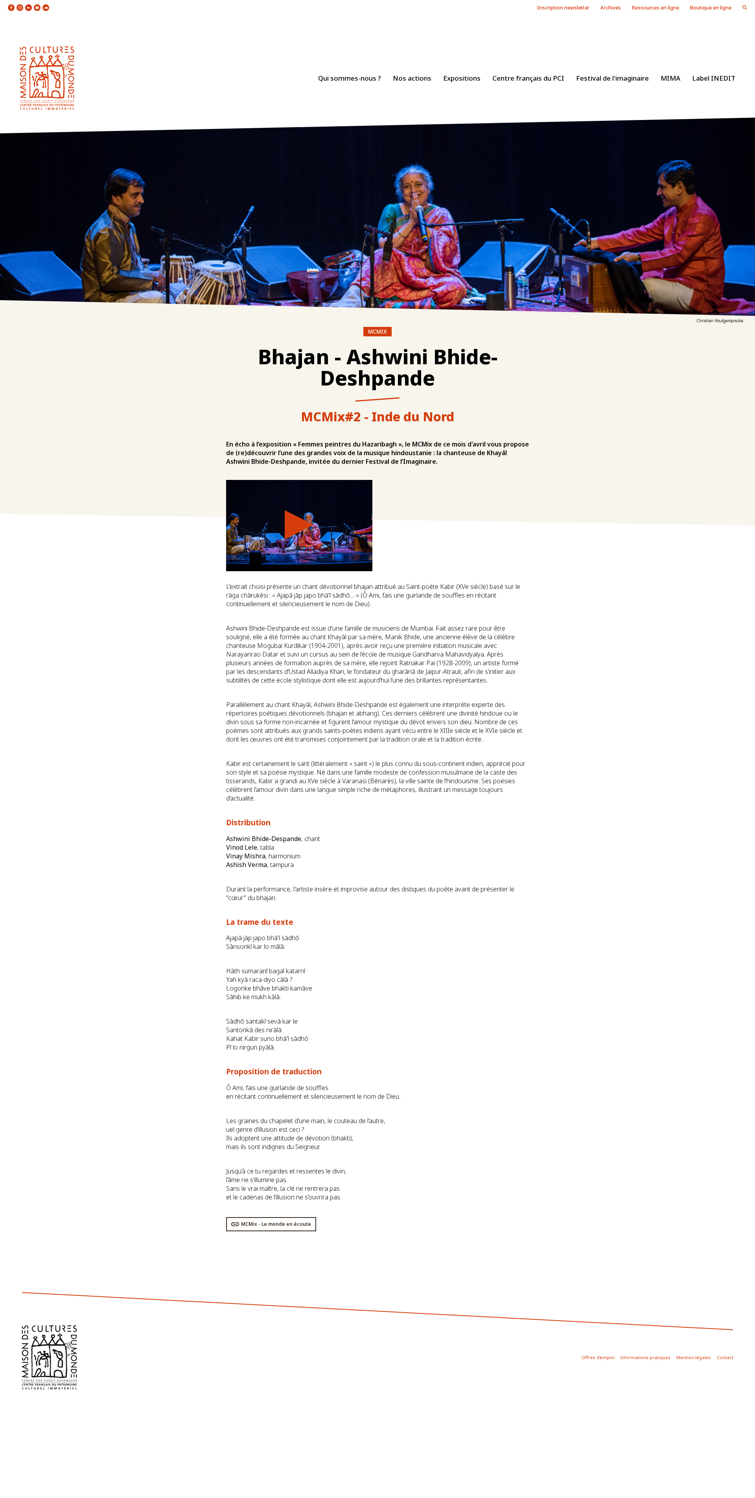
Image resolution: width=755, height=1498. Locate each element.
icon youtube (37, 7)
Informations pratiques (645, 1357)
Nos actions (412, 78)
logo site (47, 78)
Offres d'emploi (598, 1357)
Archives (610, 7)
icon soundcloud (45, 7)
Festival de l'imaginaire (612, 78)
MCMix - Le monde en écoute (276, 1224)
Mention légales (693, 1357)
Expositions (462, 78)
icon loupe (744, 7)
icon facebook (11, 7)
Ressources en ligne (655, 7)
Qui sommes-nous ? (349, 78)
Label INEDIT (713, 78)
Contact (725, 1357)
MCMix (377, 331)
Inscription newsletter (563, 7)
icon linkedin (28, 7)
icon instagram (20, 7)
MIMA (670, 78)
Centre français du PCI (528, 78)
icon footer (49, 1357)
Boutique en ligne (710, 7)
